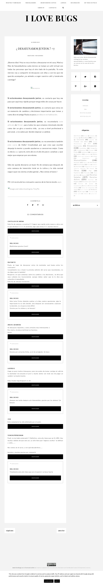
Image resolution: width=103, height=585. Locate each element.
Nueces (92, 168)
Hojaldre (79, 154)
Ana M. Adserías (14, 325)
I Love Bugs (51, 18)
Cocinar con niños (81, 141)
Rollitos (80, 183)
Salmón (91, 183)
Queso (84, 175)
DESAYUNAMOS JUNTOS (48, 2)
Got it (57, 581)
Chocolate (80, 139)
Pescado (87, 172)
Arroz (85, 135)
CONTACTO (52, 7)
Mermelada (80, 164)
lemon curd (77, 193)
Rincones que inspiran (89, 181)
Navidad (78, 166)
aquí (17, 152)
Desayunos (31, 55)
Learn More (49, 581)
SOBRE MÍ (41, 7)
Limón (95, 156)
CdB (9, 419)
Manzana (77, 162)
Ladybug (11, 368)
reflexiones (39, 55)
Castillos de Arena (16, 221)
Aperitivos (77, 135)
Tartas (76, 187)
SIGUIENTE (10, 531)
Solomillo (92, 185)
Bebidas (85, 105)
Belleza (76, 137)
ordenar (86, 193)
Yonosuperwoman (15, 435)
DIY (89, 143)
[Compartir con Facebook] (27, 205)
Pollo (77, 175)
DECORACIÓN (75, 2)
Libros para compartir (83, 156)
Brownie (94, 137)
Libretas (87, 154)
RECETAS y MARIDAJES (13, 2)
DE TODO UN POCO (90, 2)
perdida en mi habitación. (47, 114)
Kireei (20, 125)
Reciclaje (91, 179)
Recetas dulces (85, 116)
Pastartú (12, 262)
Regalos (76, 181)
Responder (35, 231)
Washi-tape (81, 191)
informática (92, 191)
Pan (85, 109)
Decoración (78, 146)
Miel (88, 164)
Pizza (95, 172)
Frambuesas (81, 150)
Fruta (76, 152)
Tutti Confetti (84, 189)
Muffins (95, 164)
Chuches (91, 139)
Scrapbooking (78, 185)
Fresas (91, 150)
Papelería (77, 172)
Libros (95, 154)
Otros (76, 170)
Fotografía (93, 148)
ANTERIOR (61, 531)
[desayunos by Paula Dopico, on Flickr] (35, 88)
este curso (12, 145)
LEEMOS (63, 2)
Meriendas (93, 162)
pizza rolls (94, 193)
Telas (75, 189)
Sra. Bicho (14, 243)
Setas (85, 185)
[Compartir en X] (32, 205)
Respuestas (14, 238)
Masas (85, 162)
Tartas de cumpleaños (88, 187)
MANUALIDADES (31, 2)
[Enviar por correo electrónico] (43, 205)
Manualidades (80, 160)
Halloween (94, 152)
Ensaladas (83, 148)
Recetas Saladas (85, 112)
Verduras (94, 189)
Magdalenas (85, 158)
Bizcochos (84, 138)
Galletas (84, 152)
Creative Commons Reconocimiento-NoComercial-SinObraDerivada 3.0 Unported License (63, 567)
